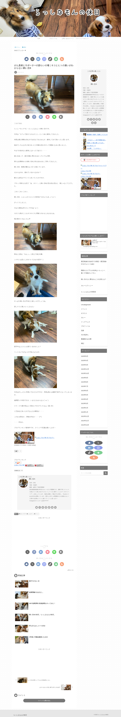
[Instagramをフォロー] (44, 59)
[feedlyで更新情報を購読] (56, 59)
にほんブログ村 (19, 465)
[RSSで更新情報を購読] (62, 59)
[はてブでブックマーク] (41, 117)
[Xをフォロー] (32, 59)
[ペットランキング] (24, 437)
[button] (61, 117)
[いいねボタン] (16, 451)
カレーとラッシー (87, 285)
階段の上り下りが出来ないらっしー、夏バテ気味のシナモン (93, 272)
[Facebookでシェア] (34, 117)
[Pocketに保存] (48, 117)
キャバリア (23, 513)
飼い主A (32, 479)
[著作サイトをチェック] (26, 59)
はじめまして (91, 145)
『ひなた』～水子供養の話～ (96, 140)
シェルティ (30, 513)
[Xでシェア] (27, 117)
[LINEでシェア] (54, 117)
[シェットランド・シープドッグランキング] (29, 465)
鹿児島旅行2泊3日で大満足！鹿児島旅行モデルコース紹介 (93, 263)
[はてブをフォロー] (38, 59)
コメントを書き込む (44, 700)
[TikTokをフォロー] (50, 59)
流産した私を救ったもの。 (96, 143)
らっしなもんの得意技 (88, 292)
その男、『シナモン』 (94, 148)
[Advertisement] (44, 530)
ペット (37, 513)
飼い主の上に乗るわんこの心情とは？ (93, 279)
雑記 (17, 513)
